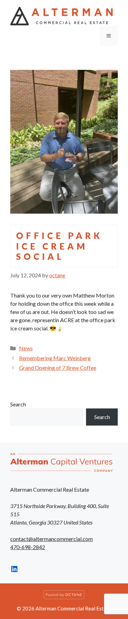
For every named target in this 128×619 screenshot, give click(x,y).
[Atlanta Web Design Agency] (64, 597)
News (26, 348)
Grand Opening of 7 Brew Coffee (57, 367)
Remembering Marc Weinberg (55, 358)
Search (18, 404)
